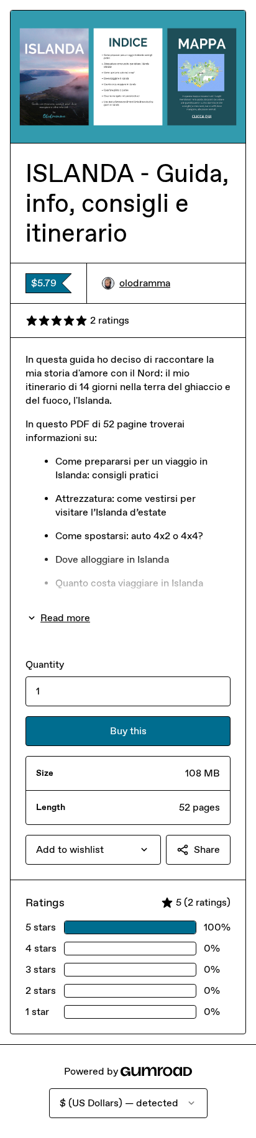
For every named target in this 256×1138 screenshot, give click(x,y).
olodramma (144, 283)
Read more (65, 618)
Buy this (128, 731)
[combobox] (93, 850)
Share (207, 849)
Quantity (44, 664)
